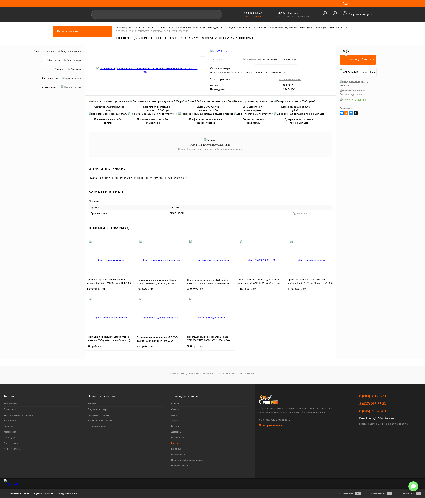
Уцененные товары (97, 426)
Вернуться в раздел (44, 51)
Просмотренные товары (236, 373)
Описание (59, 69)
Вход (345, 3)
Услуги (174, 420)
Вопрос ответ (178, 437)
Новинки (92, 403)
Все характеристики (290, 79)
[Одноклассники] (346, 113)
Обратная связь (18, 493)
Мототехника (10, 403)
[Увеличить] (147, 70)
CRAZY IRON (289, 89)
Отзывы (175, 409)
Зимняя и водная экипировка (18, 415)
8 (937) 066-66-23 (372, 403)
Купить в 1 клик (368, 72)
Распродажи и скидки (98, 415)
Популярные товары (98, 409)
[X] (356, 113)
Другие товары (300, 213)
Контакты (176, 449)
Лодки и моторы (12, 449)
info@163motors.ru (381, 418)
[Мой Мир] (351, 113)
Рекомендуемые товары (100, 420)
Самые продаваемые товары (192, 373)
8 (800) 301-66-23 (253, 13)
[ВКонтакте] (342, 113)
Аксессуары (10, 437)
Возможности (178, 454)
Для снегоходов (12, 443)
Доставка (176, 432)
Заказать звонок (252, 16)
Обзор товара (53, 60)
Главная (175, 403)
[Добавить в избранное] (202, 52)
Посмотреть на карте (270, 425)
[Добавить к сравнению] (202, 59)
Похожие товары (49, 87)
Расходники (10, 420)
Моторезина (10, 432)
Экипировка (10, 409)
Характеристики (50, 78)
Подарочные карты (180, 465)
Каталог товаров (67, 31)
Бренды (175, 426)
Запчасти (8, 426)
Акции (174, 415)
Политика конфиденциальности (187, 460)
